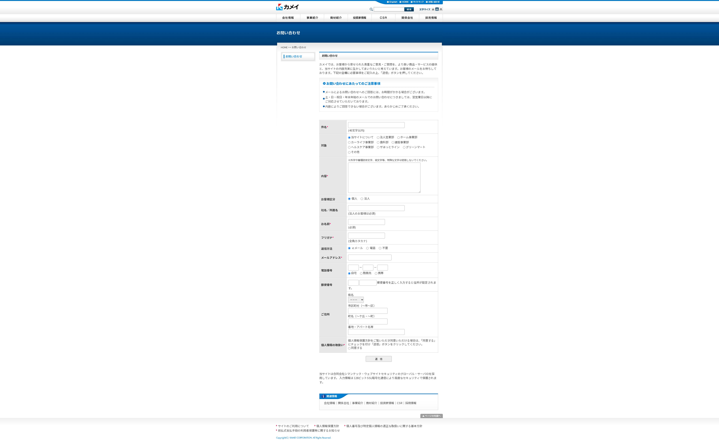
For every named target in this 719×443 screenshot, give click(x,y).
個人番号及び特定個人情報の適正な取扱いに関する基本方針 (384, 426)
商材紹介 (371, 403)
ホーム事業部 (408, 137)
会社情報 (329, 403)
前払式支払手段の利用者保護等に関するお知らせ (309, 430)
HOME (284, 47)
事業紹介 (357, 403)
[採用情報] (431, 18)
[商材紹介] (336, 18)
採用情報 (410, 403)
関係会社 (343, 403)
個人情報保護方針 (327, 426)
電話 (372, 248)
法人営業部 (387, 137)
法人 (367, 198)
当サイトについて (362, 137)
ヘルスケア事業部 (362, 147)
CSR (399, 403)
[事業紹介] (312, 18)
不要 (385, 248)
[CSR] (383, 18)
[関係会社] (407, 18)
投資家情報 (387, 403)
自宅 (354, 273)
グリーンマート (415, 147)
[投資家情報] (359, 18)
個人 (354, 198)
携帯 (380, 273)
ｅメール (357, 248)
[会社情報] (288, 18)
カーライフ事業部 (362, 142)
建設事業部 (402, 142)
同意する (356, 348)
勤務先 (367, 273)
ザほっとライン (390, 147)
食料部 (384, 142)
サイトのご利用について (293, 426)
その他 (355, 152)
